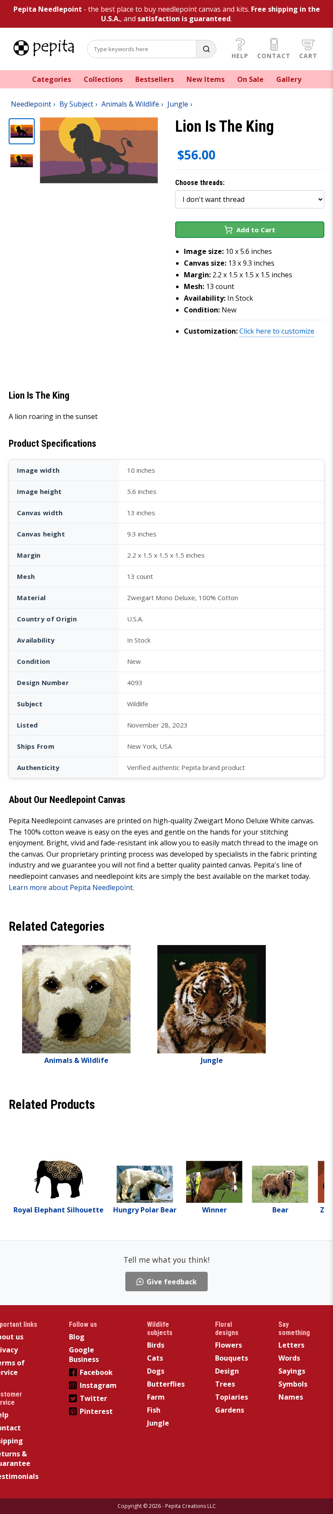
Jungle (158, 1423)
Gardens (229, 1410)
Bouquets (231, 1358)
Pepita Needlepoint (47, 9)
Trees (225, 1384)
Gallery (288, 79)
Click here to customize (276, 331)
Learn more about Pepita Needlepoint (71, 887)
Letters (291, 1345)
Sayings (291, 1371)
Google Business (84, 1354)
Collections (103, 79)
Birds (155, 1345)
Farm (156, 1397)
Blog (77, 1337)
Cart (308, 56)
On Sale (250, 79)
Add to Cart (255, 229)
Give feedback (172, 1282)
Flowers (228, 1345)
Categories (51, 79)
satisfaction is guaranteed (184, 18)
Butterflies (166, 1384)
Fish (153, 1410)
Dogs (155, 1371)
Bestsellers (154, 79)
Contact (274, 56)
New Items (205, 79)
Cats (155, 1358)
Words (289, 1358)
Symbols (292, 1384)
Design (227, 1371)
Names (290, 1397)
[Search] (206, 49)
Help (240, 56)
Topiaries (231, 1397)
